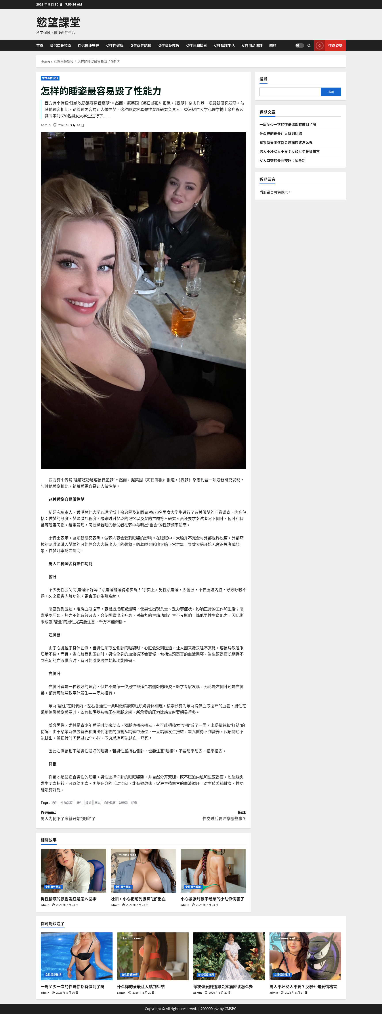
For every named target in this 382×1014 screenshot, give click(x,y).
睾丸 (98, 803)
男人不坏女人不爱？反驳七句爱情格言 (290, 151)
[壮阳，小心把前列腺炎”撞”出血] (143, 871)
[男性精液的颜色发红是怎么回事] (73, 871)
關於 (272, 45)
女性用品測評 (252, 45)
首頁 (39, 45)
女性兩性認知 (140, 45)
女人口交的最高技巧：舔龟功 (283, 160)
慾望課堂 (58, 21)
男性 (79, 803)
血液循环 (110, 803)
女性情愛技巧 (168, 45)
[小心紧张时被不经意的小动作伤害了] (213, 871)
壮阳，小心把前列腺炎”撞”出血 (138, 898)
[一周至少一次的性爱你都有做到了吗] (77, 956)
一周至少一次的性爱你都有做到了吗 (288, 124)
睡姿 (88, 803)
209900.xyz (210, 1008)
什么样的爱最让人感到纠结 (281, 133)
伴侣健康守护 (88, 45)
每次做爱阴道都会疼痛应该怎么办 (286, 142)
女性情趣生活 (224, 45)
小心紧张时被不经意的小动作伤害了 (212, 898)
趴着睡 (123, 803)
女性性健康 (114, 45)
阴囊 (134, 803)
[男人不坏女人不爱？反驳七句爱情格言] (305, 956)
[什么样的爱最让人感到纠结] (153, 956)
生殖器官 (67, 803)
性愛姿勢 (335, 45)
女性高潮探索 (196, 45)
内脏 (55, 803)
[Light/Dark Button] (299, 45)
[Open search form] (309, 45)
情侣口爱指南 (60, 45)
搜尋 (263, 79)
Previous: (68, 815)
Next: (224, 815)
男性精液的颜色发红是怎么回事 (68, 898)
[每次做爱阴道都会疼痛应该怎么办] (229, 956)
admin (45, 125)
